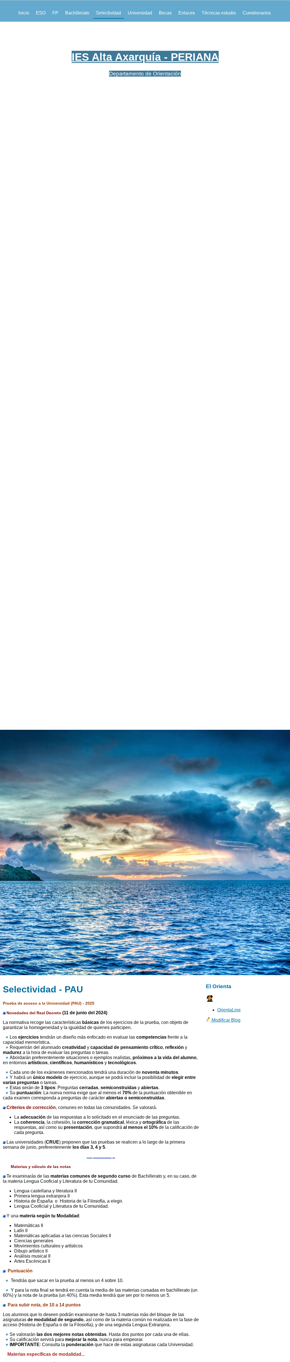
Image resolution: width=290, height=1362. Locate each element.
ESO (41, 12)
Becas (165, 12)
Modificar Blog (225, 1020)
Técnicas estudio (219, 12)
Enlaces (186, 12)
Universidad (140, 12)
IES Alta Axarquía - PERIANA (145, 57)
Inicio (23, 12)
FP (55, 12)
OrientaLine (229, 1009)
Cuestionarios (257, 12)
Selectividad (108, 12)
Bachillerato (77, 12)
